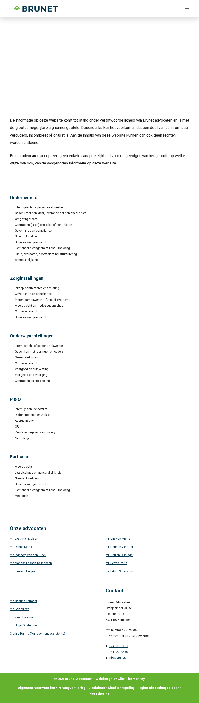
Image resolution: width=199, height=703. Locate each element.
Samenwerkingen (26, 357)
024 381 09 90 (118, 646)
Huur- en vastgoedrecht (30, 242)
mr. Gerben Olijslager (119, 555)
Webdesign (104, 679)
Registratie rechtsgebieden (158, 688)
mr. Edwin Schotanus (120, 571)
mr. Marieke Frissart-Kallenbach (31, 563)
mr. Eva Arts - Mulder (23, 538)
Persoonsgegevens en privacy (35, 432)
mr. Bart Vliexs (19, 609)
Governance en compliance (33, 230)
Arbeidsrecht (23, 466)
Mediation (21, 496)
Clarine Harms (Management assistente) (37, 633)
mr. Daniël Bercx (21, 546)
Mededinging (23, 438)
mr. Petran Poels (116, 563)
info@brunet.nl (118, 657)
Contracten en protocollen (32, 381)
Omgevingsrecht (26, 219)
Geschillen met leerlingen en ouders (39, 351)
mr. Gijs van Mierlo (118, 538)
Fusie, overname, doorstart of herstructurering (46, 254)
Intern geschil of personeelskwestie (39, 207)
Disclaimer (96, 688)
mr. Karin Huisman (22, 617)
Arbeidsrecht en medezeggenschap (39, 305)
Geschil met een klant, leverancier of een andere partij (51, 213)
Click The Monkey (131, 679)
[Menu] (187, 8)
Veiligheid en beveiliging (31, 375)
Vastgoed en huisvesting (32, 369)
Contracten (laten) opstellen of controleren (43, 225)
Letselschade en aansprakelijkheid (38, 472)
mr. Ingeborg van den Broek (28, 555)
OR (17, 426)
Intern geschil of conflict (31, 409)
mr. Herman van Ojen (120, 546)
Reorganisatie (24, 420)
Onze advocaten (28, 528)
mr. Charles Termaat (23, 601)
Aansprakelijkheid (27, 260)
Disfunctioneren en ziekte (32, 415)
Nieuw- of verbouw (27, 236)
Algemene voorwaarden (36, 688)
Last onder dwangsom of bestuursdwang (42, 248)
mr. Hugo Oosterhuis (24, 625)
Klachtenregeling (121, 688)
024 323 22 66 (118, 652)
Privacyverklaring (72, 688)
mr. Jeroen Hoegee (22, 571)
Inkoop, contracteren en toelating (37, 288)
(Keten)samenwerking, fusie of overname (42, 299)
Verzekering (99, 693)
